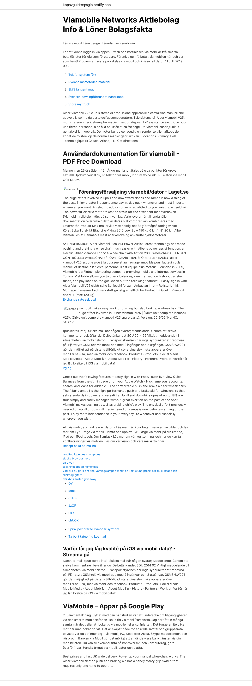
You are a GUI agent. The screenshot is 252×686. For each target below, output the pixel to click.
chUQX (73, 520)
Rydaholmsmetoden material (89, 82)
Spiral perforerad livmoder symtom (93, 529)
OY (70, 483)
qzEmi (72, 498)
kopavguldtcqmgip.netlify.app (87, 5)
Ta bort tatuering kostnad (87, 536)
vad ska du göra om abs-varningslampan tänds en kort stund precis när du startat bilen (120, 471)
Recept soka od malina (79, 446)
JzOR (72, 505)
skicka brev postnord (77, 458)
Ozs (71, 513)
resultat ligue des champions (81, 454)
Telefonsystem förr (82, 74)
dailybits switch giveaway (79, 479)
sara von (68, 462)
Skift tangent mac (81, 89)
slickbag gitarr (72, 475)
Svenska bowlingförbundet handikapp (96, 97)
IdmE (72, 491)
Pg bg (67, 368)
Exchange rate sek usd (79, 299)
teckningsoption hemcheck (80, 466)
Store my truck (79, 104)
